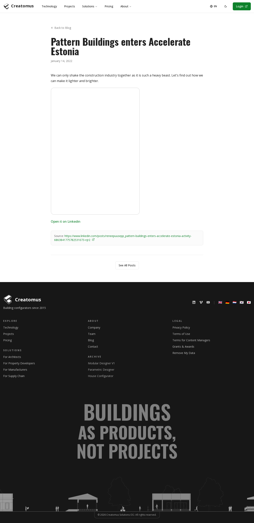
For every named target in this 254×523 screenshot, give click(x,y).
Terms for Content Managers (191, 340)
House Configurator (100, 376)
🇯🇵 (249, 302)
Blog (91, 340)
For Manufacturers (15, 369)
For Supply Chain (14, 376)
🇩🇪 (227, 302)
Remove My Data (183, 353)
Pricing (109, 6)
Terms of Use (181, 334)
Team (91, 334)
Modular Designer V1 (101, 363)
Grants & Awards (183, 346)
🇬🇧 (220, 302)
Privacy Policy (181, 327)
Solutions (88, 6)
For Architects (12, 357)
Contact (93, 346)
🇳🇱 (235, 302)
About (124, 6)
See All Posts (127, 265)
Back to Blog (62, 28)
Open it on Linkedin (65, 221)
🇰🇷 (242, 302)
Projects (69, 6)
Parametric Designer (101, 369)
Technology (49, 6)
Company (94, 327)
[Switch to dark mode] (226, 6)
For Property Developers (19, 363)
